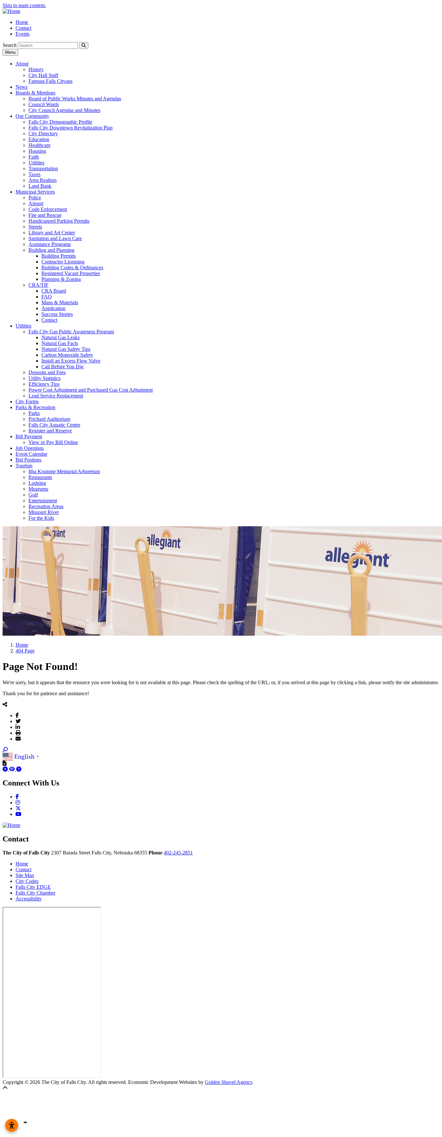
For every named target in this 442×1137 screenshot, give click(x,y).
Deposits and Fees (47, 372)
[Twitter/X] (18, 721)
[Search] (83, 45)
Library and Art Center (51, 232)
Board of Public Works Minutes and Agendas (74, 98)
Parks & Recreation (35, 407)
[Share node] (5, 704)
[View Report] (12, 769)
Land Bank (39, 186)
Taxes (34, 174)
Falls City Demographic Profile (60, 122)
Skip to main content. (24, 5)
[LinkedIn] (18, 727)
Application (53, 308)
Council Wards (43, 104)
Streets (35, 226)
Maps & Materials (59, 302)
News (22, 87)
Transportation (43, 168)
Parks (34, 413)
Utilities (36, 162)
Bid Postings (28, 460)
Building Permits (58, 256)
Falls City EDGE (33, 887)
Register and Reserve (50, 430)
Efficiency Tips (44, 384)
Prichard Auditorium (49, 419)
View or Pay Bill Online (53, 442)
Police (34, 197)
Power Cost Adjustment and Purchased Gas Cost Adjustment (90, 390)
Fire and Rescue (44, 215)
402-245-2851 (178, 852)
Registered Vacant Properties (70, 273)
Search (10, 45)
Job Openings (30, 448)
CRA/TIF (38, 285)
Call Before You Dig (62, 366)
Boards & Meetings (35, 92)
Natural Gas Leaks (60, 337)
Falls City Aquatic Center (54, 425)
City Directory (43, 133)
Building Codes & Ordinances (72, 267)
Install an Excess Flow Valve (70, 360)
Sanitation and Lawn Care (55, 238)
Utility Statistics (44, 378)
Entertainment (42, 500)
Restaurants (40, 477)
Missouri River (43, 512)
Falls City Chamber (35, 893)
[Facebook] (17, 715)
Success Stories (57, 314)
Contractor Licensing (62, 261)
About (22, 63)
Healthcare (39, 145)
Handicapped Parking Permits (58, 221)
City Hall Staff (43, 75)
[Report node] (4, 763)
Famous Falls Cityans (50, 81)
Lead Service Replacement (55, 395)
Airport (35, 203)
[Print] (18, 732)
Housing (37, 151)
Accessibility (29, 898)
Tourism (24, 465)
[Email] (18, 738)
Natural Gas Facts (59, 343)
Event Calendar (31, 454)
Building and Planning (51, 250)
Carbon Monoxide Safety (67, 355)
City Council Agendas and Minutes (64, 110)
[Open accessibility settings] (11, 1125)
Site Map (25, 875)
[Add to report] (6, 769)
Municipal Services (35, 192)
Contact (23, 28)
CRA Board (53, 291)
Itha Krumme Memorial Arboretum (64, 471)
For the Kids (41, 518)
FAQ (46, 296)
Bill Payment (29, 436)
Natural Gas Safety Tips (65, 349)
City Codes (27, 881)
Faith (33, 157)
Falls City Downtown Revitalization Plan (70, 127)
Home (22, 22)
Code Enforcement (47, 209)
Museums (38, 489)
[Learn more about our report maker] (18, 769)
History (36, 69)
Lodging (37, 483)
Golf (33, 494)
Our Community (32, 116)
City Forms (27, 401)
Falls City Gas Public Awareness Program (71, 331)
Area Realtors (42, 180)
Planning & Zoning (61, 279)
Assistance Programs (49, 244)
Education (38, 139)
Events (22, 34)
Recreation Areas (45, 506)
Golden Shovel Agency (228, 1082)
